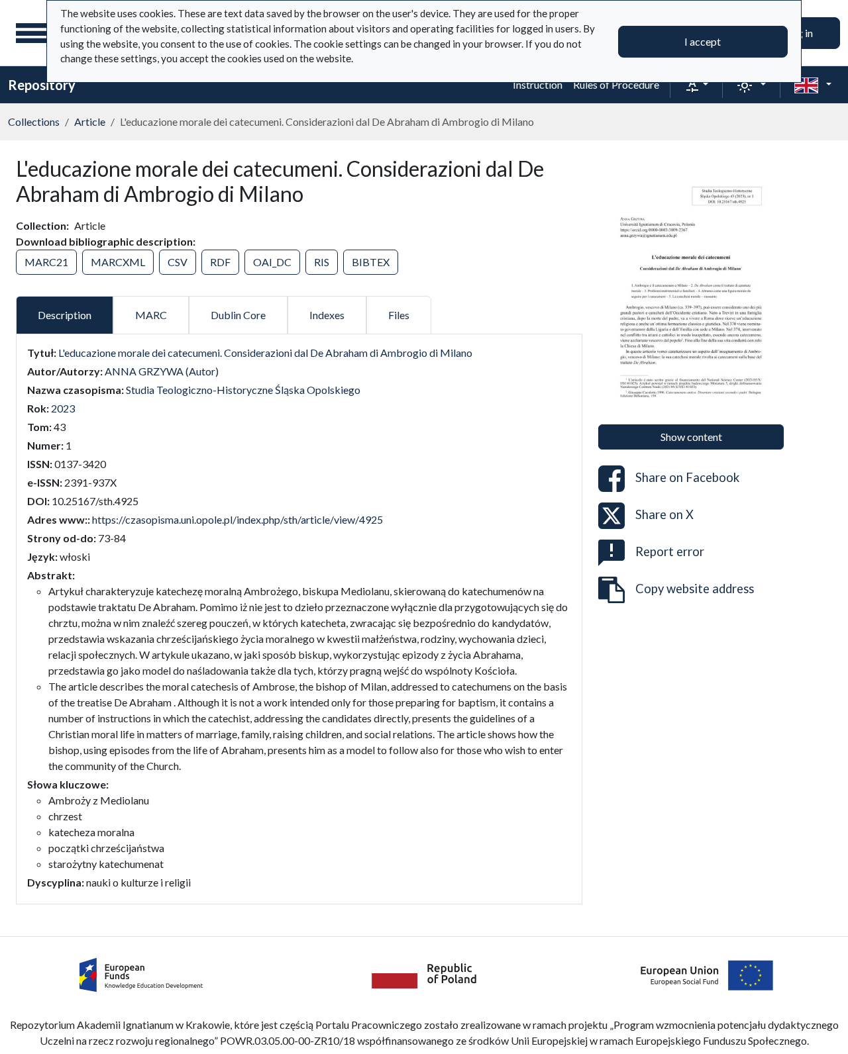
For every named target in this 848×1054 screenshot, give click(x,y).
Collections (34, 121)
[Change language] (813, 85)
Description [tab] (64, 315)
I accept (702, 41)
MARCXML (118, 262)
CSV (177, 262)
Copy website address (694, 588)
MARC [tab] (151, 315)
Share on (687, 477)
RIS (321, 262)
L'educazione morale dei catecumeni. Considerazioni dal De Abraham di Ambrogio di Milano (265, 352)
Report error (669, 551)
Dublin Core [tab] (238, 315)
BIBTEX (371, 262)
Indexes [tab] (326, 315)
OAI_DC (272, 262)
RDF (220, 262)
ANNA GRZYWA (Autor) (162, 371)
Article (89, 121)
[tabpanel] (299, 617)
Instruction (537, 84)
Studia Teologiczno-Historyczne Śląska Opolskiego (243, 389)
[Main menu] (32, 33)
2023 (63, 408)
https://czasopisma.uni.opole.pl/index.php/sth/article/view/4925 (237, 519)
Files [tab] (398, 315)
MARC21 (46, 262)
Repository (42, 85)
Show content (691, 436)
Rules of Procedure (616, 84)
